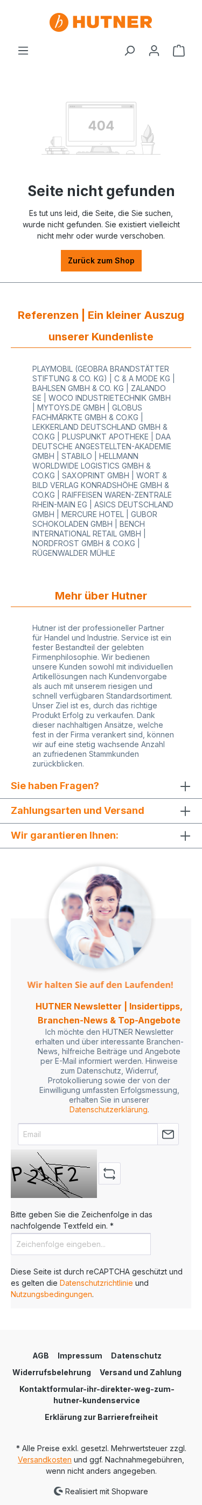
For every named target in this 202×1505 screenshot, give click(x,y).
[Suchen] (129, 50)
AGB (40, 1355)
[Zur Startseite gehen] (101, 22)
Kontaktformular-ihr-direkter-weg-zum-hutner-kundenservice (97, 1394)
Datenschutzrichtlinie (96, 1282)
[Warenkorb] (178, 50)
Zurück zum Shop (101, 260)
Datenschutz (136, 1355)
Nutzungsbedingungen (51, 1294)
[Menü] (23, 50)
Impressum (80, 1355)
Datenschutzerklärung (108, 1109)
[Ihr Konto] (154, 50)
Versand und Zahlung (141, 1372)
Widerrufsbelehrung (51, 1372)
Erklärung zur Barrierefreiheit (101, 1417)
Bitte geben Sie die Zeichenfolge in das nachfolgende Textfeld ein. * (81, 1220)
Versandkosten (45, 1459)
